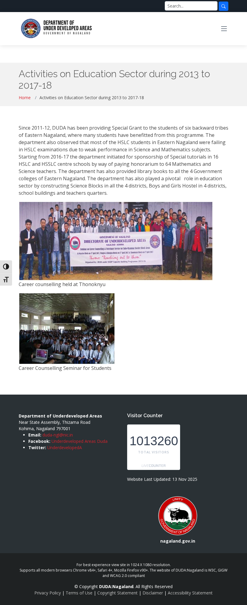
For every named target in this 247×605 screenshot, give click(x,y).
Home (25, 97)
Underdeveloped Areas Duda (80, 441)
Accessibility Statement (190, 593)
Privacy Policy (47, 593)
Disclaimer (152, 593)
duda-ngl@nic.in (57, 435)
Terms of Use (79, 593)
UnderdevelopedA (64, 447)
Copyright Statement (117, 593)
